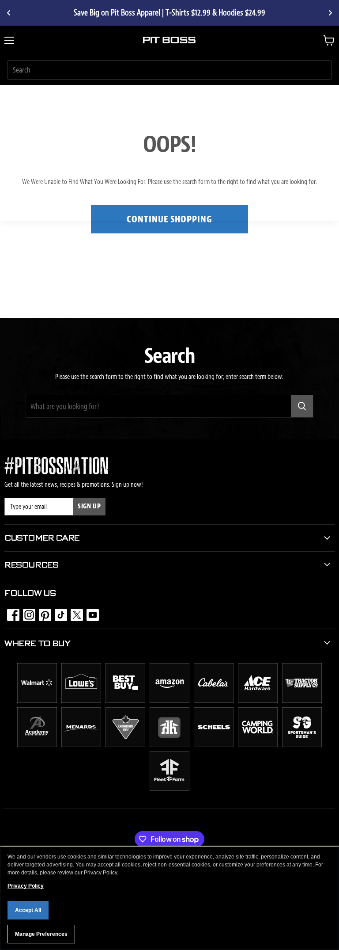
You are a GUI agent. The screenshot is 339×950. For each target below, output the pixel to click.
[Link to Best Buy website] (125, 700)
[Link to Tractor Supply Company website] (302, 700)
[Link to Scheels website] (214, 744)
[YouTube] (90, 612)
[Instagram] (26, 612)
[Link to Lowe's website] (81, 700)
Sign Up (89, 506)
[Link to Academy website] (37, 744)
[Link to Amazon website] (169, 700)
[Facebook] (10, 612)
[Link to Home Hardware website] (169, 744)
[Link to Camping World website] (258, 744)
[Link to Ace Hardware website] (258, 700)
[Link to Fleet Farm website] (169, 788)
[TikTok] (58, 612)
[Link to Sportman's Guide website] (302, 744)
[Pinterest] (42, 612)
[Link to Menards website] (81, 744)
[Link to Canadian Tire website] (125, 744)
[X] (74, 612)
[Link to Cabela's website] (214, 700)
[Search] (302, 406)
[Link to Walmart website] (37, 700)
